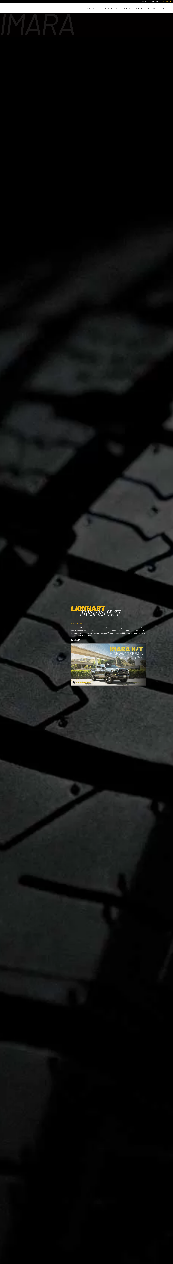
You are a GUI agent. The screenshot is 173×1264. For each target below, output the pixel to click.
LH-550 (104, 22)
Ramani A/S (97, 22)
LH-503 (90, 22)
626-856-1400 (145, 1)
